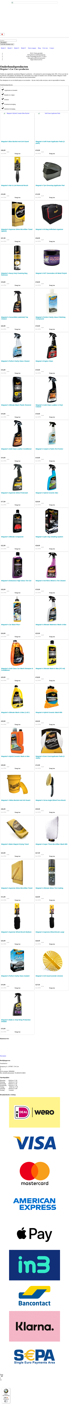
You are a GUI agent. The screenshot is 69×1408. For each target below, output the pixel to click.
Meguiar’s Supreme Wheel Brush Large (50, 932)
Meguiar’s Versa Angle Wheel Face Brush (51, 800)
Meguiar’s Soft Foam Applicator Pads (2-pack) (50, 142)
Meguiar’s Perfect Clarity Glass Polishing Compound (50, 318)
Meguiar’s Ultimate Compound (12, 537)
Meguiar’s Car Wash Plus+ (10, 624)
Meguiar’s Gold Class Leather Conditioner (16, 449)
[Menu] (9, 1389)
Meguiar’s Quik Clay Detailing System (49, 537)
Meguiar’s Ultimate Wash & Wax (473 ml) (50, 668)
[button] (34, 37)
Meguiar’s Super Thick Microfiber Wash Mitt (51, 844)
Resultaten (3, 42)
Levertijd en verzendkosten (7, 1051)
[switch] (6, 1401)
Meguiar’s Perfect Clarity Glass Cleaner (15, 361)
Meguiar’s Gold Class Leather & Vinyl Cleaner (49, 406)
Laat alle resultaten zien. (7, 44)
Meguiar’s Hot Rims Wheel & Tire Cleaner (51, 581)
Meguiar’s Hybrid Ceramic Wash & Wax (15, 756)
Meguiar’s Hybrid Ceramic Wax (47, 493)
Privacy (2, 1052)
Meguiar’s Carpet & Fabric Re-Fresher (49, 449)
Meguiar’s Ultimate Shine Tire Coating (49, 888)
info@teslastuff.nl (7, 1069)
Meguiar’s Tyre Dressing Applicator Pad (50, 185)
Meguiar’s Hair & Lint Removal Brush (14, 185)
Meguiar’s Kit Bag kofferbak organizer (49, 229)
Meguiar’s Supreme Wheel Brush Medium (16, 932)
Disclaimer (3, 1056)
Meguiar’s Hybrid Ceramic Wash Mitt (49, 712)
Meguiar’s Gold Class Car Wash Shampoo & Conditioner (17, 669)
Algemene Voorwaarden (7, 1041)
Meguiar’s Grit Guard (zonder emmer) (49, 976)
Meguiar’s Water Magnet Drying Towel (15, 844)
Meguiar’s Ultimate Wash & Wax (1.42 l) (15, 712)
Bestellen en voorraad (6, 1043)
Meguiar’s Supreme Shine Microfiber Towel (16, 888)
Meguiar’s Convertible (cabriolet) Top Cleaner (14, 318)
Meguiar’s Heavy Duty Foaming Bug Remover (14, 274)
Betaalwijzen (3, 1045)
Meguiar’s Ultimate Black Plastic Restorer (16, 405)
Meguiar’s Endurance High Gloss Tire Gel (16, 581)
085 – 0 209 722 (6, 1068)
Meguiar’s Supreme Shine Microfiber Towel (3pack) (16, 230)
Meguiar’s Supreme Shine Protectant (14, 493)
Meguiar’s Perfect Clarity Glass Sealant (15, 976)
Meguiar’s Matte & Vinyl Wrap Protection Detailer (16, 1020)
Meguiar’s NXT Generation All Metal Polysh (51, 273)
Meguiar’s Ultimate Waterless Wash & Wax (51, 624)
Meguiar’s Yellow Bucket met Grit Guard (15, 800)
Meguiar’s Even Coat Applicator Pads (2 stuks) (50, 757)
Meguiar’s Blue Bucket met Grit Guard (15, 141)
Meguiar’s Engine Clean (44, 361)
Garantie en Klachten (6, 1046)
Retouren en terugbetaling (7, 1054)
